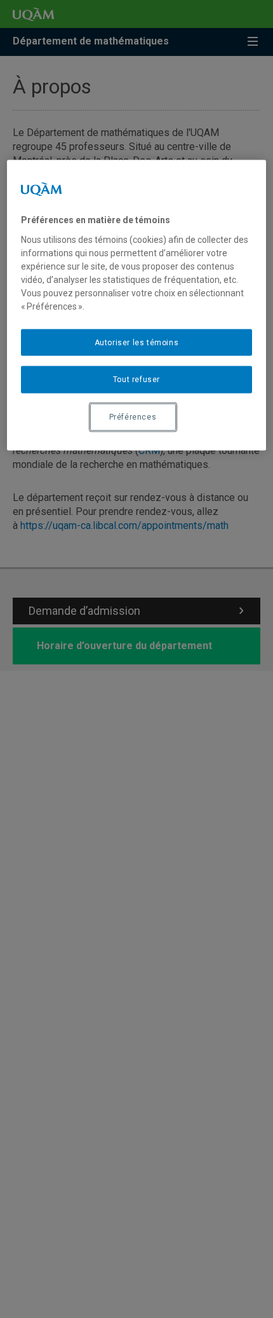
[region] (137, 305)
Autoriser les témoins (137, 342)
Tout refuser (136, 379)
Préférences (133, 417)
